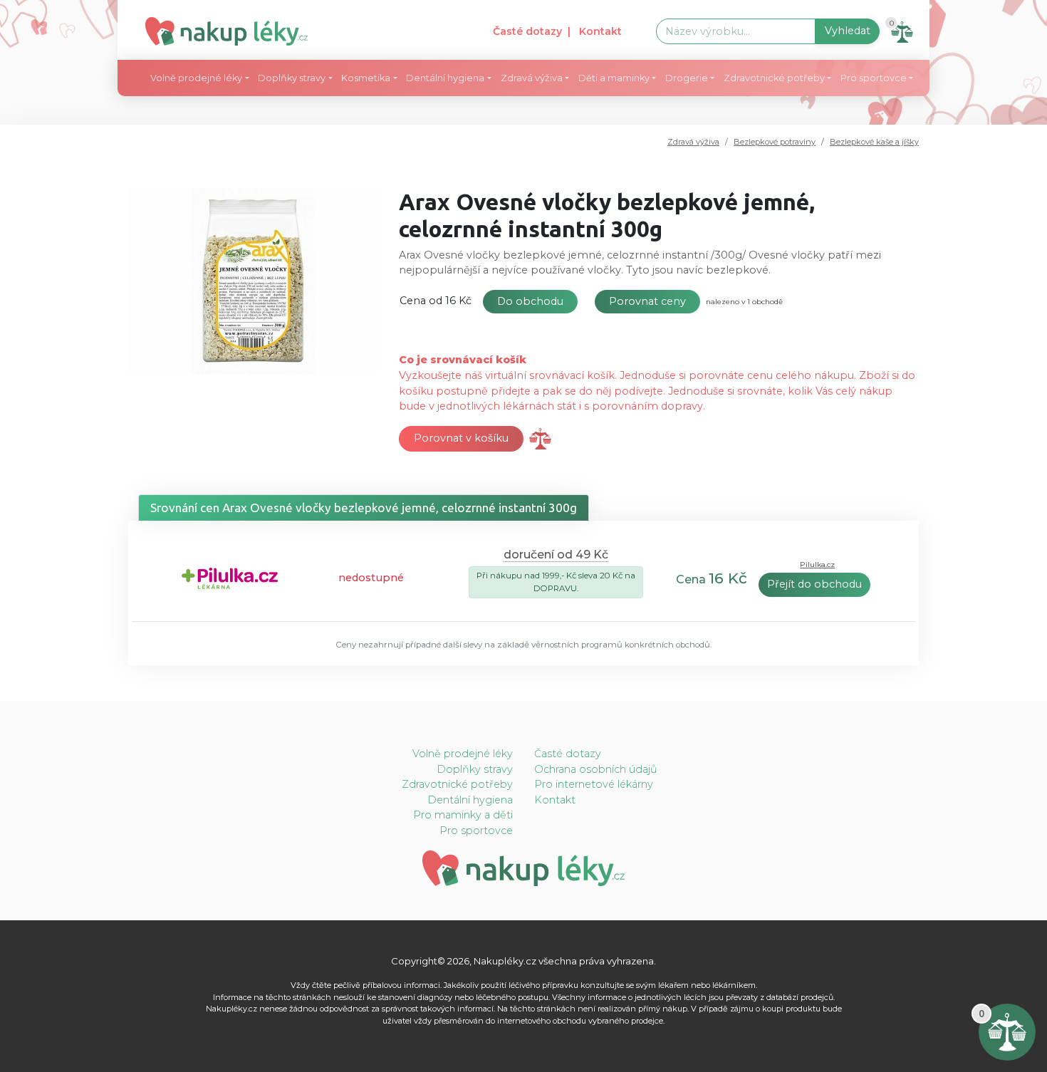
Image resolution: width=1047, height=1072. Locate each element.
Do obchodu (530, 301)
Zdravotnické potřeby (457, 784)
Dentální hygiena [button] (445, 78)
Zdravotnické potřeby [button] (774, 78)
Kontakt (554, 799)
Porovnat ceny (647, 301)
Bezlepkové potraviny (775, 142)
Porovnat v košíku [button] (461, 438)
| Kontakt (595, 31)
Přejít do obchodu (814, 584)
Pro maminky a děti (463, 814)
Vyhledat (847, 30)
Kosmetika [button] (365, 78)
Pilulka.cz (817, 564)
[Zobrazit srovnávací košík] (540, 438)
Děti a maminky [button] (614, 78)
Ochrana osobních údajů (595, 769)
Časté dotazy (527, 31)
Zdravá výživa (693, 142)
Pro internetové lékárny (593, 784)
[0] (1007, 1031)
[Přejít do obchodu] (230, 577)
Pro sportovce (476, 830)
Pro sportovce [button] (873, 78)
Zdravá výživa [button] (532, 78)
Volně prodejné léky (462, 753)
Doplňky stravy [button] (291, 78)
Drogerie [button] (686, 78)
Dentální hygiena (470, 799)
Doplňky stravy (475, 769)
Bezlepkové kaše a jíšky (874, 142)
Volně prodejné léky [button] (196, 78)
